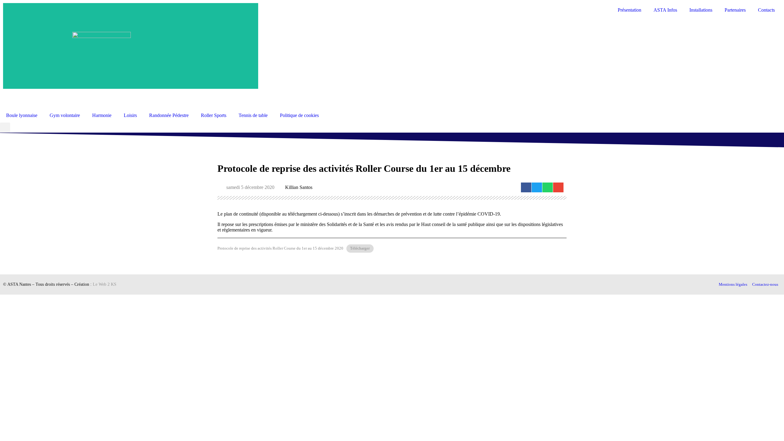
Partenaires (735, 10)
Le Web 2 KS (104, 284)
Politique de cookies (299, 115)
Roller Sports (213, 115)
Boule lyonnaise (21, 115)
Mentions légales (733, 284)
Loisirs (130, 115)
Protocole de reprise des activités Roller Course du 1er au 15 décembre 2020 (280, 248)
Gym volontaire (65, 115)
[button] (5, 128)
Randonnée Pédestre (169, 115)
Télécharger (360, 248)
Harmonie (101, 115)
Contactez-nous (765, 284)
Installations (700, 10)
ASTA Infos (665, 10)
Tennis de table (253, 115)
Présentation (629, 10)
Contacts (766, 10)
